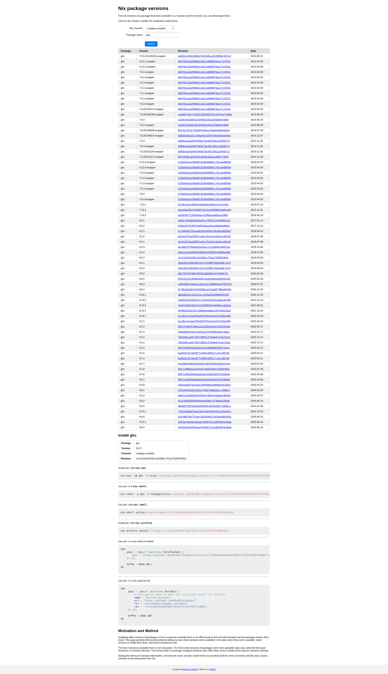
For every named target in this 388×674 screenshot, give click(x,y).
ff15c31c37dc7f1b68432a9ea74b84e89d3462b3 (204, 130)
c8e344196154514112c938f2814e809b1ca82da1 (204, 305)
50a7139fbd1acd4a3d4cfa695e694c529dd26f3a (204, 369)
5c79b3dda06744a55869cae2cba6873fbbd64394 (204, 289)
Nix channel (136, 28)
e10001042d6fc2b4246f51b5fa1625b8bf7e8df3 (203, 119)
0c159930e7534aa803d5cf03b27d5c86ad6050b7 (204, 231)
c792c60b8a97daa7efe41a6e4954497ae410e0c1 (204, 411)
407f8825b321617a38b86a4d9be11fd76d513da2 (204, 310)
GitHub (212, 669)
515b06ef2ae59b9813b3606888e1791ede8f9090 (204, 162)
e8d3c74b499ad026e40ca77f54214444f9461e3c (204, 220)
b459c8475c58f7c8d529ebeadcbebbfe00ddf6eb (204, 226)
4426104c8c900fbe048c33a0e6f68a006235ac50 (204, 279)
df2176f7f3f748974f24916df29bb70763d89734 (203, 273)
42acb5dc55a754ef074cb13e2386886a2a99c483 (204, 210)
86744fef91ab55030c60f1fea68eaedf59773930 (203, 157)
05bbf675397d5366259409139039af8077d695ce (204, 406)
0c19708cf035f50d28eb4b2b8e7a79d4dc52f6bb (204, 401)
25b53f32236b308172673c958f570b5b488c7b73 (204, 263)
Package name (134, 35)
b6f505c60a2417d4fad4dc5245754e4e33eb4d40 (204, 135)
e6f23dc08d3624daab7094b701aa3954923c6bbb (204, 422)
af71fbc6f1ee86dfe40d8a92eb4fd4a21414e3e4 (203, 204)
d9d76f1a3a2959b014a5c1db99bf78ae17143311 (204, 61)
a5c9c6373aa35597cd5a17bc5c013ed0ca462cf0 (204, 236)
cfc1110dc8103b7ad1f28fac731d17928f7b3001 (203, 257)
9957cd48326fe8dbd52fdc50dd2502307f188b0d (204, 374)
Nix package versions (143, 8)
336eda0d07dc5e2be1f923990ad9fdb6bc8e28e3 (204, 385)
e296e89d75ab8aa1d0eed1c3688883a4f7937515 (205, 284)
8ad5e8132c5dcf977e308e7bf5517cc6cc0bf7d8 (203, 353)
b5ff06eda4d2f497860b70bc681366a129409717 (204, 141)
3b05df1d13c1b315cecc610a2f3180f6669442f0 (203, 295)
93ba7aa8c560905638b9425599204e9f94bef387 (204, 252)
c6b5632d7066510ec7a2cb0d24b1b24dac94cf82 (204, 300)
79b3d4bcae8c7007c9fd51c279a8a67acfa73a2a (204, 337)
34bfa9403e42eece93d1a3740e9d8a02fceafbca (204, 332)
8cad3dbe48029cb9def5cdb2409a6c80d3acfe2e (204, 363)
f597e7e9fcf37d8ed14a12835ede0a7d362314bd (204, 326)
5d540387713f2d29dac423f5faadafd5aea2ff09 (203, 215)
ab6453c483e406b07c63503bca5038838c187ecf (204, 56)
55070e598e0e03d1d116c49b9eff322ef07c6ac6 (204, 348)
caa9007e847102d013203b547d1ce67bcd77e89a (205, 114)
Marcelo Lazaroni (190, 669)
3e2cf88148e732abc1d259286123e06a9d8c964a (204, 416)
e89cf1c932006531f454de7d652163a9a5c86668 (204, 395)
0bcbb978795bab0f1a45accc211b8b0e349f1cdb (204, 247)
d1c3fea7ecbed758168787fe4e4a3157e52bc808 (204, 316)
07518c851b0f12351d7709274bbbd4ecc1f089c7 (204, 390)
